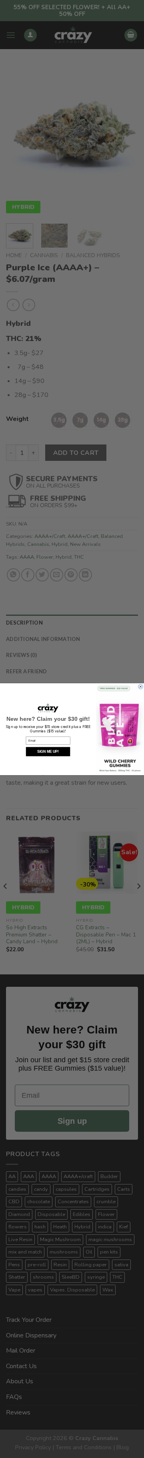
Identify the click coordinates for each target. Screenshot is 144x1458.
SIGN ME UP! (48, 752)
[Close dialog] (140, 686)
